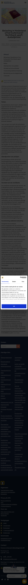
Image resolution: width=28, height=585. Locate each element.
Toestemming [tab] (5, 281)
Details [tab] (14, 281)
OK (14, 306)
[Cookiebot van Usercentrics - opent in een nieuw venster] (20, 277)
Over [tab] (23, 281)
